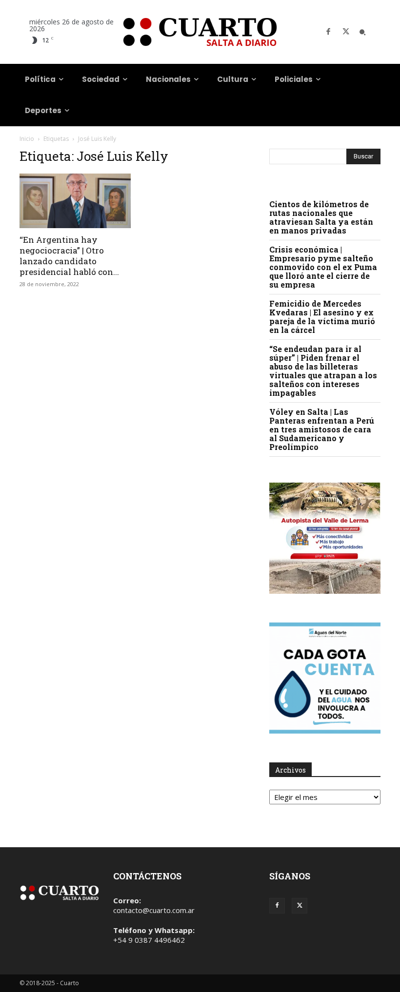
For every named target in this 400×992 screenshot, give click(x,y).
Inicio (27, 139)
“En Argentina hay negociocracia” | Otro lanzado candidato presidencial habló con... (69, 255)
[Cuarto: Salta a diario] (200, 32)
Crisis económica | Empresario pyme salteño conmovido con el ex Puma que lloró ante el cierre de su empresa (323, 267)
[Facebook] (328, 32)
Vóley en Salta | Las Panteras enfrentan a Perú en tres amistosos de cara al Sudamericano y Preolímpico (321, 429)
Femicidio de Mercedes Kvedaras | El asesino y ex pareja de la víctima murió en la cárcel (322, 316)
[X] (346, 32)
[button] (362, 32)
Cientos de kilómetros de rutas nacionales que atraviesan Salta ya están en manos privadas (321, 217)
